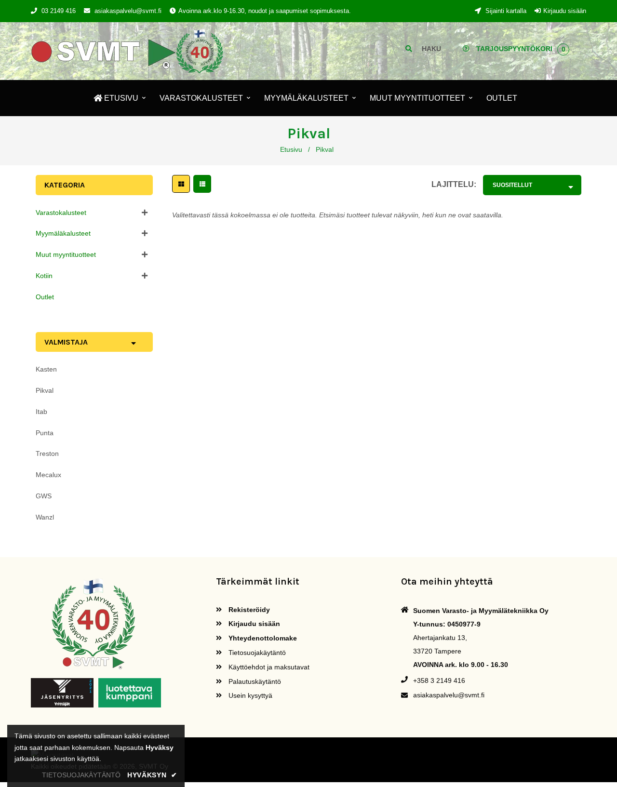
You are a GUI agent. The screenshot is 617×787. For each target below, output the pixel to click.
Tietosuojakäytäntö (256, 652)
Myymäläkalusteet (63, 233)
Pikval (45, 390)
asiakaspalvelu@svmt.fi (127, 10)
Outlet (45, 297)
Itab (41, 411)
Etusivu (291, 149)
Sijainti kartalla (504, 10)
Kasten (46, 369)
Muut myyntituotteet (66, 254)
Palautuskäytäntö (254, 681)
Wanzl (45, 517)
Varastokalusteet (61, 212)
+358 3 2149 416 (439, 680)
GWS (44, 496)
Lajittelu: (453, 184)
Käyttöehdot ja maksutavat (268, 667)
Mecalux (48, 475)
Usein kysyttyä (249, 695)
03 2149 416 (58, 10)
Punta (45, 433)
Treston (47, 453)
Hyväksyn (152, 775)
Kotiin (44, 276)
